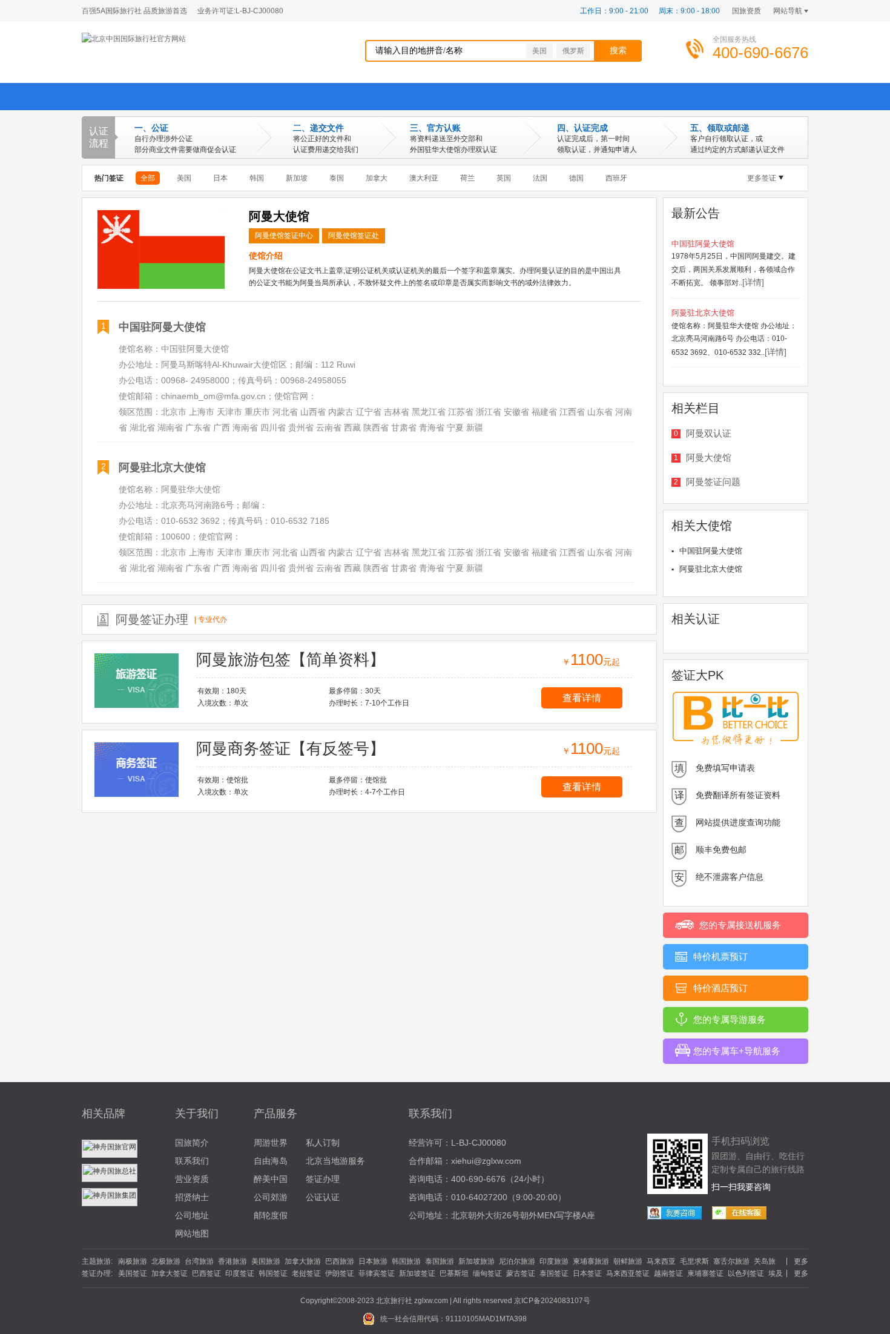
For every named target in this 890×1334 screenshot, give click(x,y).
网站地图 (192, 1233)
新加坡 (297, 178)
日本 (220, 178)
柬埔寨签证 (705, 1273)
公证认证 (323, 1197)
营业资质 (192, 1179)
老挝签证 (306, 1273)
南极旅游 (132, 1261)
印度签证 (239, 1273)
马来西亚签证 (628, 1273)
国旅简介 (192, 1142)
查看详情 (581, 698)
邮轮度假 (271, 1215)
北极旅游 (165, 1261)
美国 (539, 51)
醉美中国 (271, 1179)
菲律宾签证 (376, 1273)
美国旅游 (265, 1261)
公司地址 (192, 1215)
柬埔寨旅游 (591, 1261)
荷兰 (467, 178)
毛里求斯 (694, 1261)
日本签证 (587, 1273)
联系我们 (192, 1161)
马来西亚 (661, 1261)
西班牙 (616, 178)
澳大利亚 (423, 178)
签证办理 (323, 1179)
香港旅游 (232, 1261)
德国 (576, 178)
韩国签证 (273, 1273)
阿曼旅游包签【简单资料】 (290, 659)
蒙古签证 (520, 1273)
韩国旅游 (406, 1261)
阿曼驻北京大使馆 (162, 467)
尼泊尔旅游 (517, 1261)
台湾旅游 (199, 1261)
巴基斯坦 (454, 1273)
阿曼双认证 (708, 433)
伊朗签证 (339, 1273)
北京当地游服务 (335, 1161)
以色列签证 (746, 1273)
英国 (503, 178)
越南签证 (668, 1273)
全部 (147, 178)
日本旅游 (372, 1261)
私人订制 (323, 1142)
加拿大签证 (169, 1273)
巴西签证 (206, 1273)
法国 (540, 178)
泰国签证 (554, 1273)
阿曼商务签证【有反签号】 (290, 748)
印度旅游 (554, 1261)
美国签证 (132, 1273)
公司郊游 (271, 1197)
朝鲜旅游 (627, 1261)
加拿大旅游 (303, 1261)
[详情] (753, 282)
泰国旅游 (439, 1261)
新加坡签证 (417, 1273)
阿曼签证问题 (713, 482)
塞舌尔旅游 (731, 1261)
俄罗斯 (573, 51)
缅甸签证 (487, 1273)
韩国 (256, 178)
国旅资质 (746, 11)
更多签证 (761, 178)
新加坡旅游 (476, 1261)
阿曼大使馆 (708, 457)
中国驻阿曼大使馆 (162, 327)
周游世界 (271, 1142)
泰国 (336, 178)
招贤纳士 (192, 1197)
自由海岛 (271, 1161)
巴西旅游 (339, 1261)
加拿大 (376, 178)
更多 (801, 1261)
